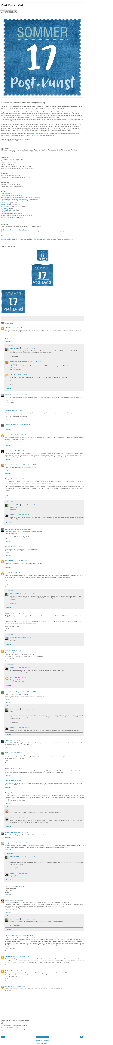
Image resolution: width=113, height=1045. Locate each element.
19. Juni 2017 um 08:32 (21, 435)
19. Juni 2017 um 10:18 (28, 505)
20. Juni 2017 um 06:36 (17, 768)
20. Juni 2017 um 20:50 (28, 856)
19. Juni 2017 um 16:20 (29, 692)
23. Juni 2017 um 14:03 (22, 956)
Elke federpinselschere (12, 935)
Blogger (46, 1043)
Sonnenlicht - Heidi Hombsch (18, 361)
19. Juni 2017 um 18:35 (23, 727)
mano (6, 752)
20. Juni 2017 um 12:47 (14, 780)
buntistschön (9, 394)
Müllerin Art (13, 514)
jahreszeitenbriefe (10, 424)
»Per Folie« (4, 212)
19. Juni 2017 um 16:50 (28, 709)
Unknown (8, 986)
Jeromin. (26, 230)
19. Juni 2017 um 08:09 (15, 327)
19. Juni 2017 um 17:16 (19, 677)
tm (6, 740)
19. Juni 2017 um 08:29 (23, 424)
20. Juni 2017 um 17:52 (21, 832)
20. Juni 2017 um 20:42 (25, 810)
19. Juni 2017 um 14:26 (23, 667)
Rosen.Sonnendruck (8, 217)
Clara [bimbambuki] (11, 529)
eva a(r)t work (14, 810)
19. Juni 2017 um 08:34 (19, 450)
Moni (6, 970)
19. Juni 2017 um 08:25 (20, 394)
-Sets (11, 230)
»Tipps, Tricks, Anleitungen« (10, 215)
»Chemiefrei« (5, 203)
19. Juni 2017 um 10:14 (20, 560)
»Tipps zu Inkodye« (7, 210)
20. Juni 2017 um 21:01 (23, 873)
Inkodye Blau (7, 239)
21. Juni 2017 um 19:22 (28, 919)
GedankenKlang (10, 956)
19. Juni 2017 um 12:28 (15, 573)
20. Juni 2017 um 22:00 (17, 886)
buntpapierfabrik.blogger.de (13, 692)
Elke (6, 780)
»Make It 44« (5, 204)
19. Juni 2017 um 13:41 (15, 650)
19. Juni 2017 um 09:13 (28, 348)
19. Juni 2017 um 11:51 (23, 514)
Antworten (8, 341)
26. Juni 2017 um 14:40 (18, 986)
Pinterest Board (18, 195)
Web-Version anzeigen (42, 1040)
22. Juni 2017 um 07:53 (26, 935)
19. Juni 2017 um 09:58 (24, 529)
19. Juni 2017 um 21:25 (24, 637)
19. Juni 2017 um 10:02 (20, 375)
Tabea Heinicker (14, 348)
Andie (7, 410)
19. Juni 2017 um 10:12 (17, 546)
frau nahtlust (9, 560)
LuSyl (7, 327)
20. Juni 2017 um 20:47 (20, 843)
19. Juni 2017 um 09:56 (17, 479)
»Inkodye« (4, 208)
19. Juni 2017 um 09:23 (34, 361)
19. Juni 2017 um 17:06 (13, 740)
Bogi (6, 650)
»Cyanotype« (5, 206)
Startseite (42, 1036)
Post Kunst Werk (12, 5)
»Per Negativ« (5, 213)
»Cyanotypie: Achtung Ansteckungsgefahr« (14, 199)
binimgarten (8, 450)
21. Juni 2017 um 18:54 (17, 900)
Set (45, 232)
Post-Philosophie (36, 133)
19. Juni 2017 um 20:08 (15, 752)
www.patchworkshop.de (46, 239)
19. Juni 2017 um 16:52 (28, 593)
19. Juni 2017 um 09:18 (30, 464)
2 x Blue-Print (5, 230)
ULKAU (7, 900)
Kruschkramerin (10, 832)
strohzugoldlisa (10, 435)
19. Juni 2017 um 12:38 (17, 613)
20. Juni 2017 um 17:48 (17, 793)
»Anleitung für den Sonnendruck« (11, 197)
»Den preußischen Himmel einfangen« (13, 201)
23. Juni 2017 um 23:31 (15, 970)
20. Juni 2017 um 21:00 (23, 818)
